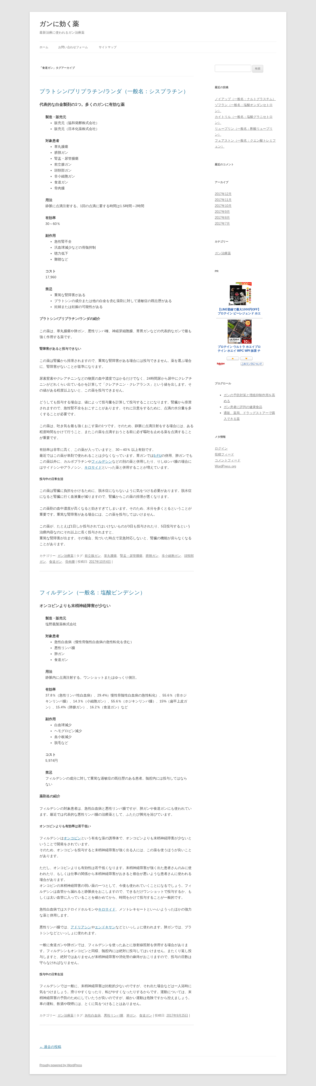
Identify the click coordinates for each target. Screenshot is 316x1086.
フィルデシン (101, 461)
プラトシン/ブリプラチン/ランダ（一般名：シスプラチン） (114, 91)
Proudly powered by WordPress (61, 1065)
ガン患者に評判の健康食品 (243, 407)
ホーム (44, 47)
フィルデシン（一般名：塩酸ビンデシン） (92, 592)
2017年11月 (223, 200)
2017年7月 (222, 223)
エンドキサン (105, 927)
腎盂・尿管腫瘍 (131, 556)
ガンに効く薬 (59, 23)
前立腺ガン (93, 556)
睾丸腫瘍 (110, 556)
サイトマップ (108, 47)
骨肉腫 (70, 562)
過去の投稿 (50, 1047)
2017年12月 (223, 194)
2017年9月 (222, 212)
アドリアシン (81, 927)
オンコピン (72, 838)
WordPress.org (225, 466)
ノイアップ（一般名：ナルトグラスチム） (245, 99)
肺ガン (131, 1015)
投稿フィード (224, 454)
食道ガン (55, 562)
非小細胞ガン (171, 556)
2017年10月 (223, 206)
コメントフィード (227, 460)
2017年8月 (222, 217)
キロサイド (93, 467)
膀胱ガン (152, 556)
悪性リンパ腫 (113, 1015)
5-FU (157, 455)
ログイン (221, 448)
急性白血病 (93, 1015)
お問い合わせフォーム (73, 47)
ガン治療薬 (66, 556)
